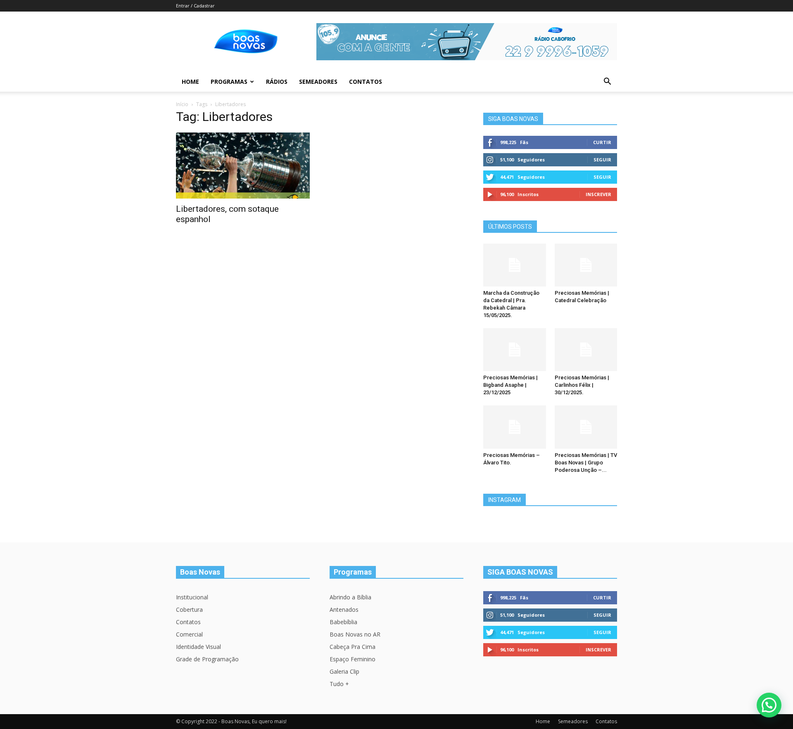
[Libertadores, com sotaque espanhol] (243, 166)
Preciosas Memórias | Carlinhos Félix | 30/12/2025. (582, 384)
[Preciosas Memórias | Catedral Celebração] (586, 265)
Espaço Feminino (352, 659)
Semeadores (318, 81)
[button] (607, 82)
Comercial (189, 634)
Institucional (192, 597)
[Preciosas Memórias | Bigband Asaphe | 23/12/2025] (514, 349)
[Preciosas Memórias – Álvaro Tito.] (514, 426)
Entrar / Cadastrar (195, 5)
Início (182, 104)
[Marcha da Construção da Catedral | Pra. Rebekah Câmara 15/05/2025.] (514, 265)
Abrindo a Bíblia (350, 597)
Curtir (602, 142)
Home (190, 81)
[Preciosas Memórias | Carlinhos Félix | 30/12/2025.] (586, 349)
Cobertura (189, 609)
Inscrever (598, 194)
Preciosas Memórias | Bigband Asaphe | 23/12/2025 (510, 384)
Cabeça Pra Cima (352, 647)
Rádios (276, 81)
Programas (229, 81)
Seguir (602, 159)
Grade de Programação (207, 659)
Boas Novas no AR (355, 634)
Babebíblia (343, 622)
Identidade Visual (198, 647)
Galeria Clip (344, 671)
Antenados (344, 609)
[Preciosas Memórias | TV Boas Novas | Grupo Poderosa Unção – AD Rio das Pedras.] (586, 426)
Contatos (365, 81)
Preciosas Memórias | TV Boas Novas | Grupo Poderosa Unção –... (586, 462)
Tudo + (339, 684)
